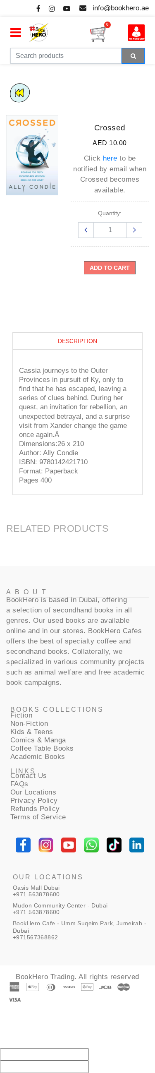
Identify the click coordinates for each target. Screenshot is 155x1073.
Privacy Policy (34, 800)
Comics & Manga (38, 740)
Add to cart (110, 267)
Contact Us (28, 776)
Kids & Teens (31, 732)
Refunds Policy (35, 809)
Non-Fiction (29, 723)
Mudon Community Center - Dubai (60, 905)
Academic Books (37, 757)
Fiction (21, 715)
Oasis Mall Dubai (36, 887)
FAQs (19, 784)
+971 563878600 (36, 894)
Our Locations (33, 792)
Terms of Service (38, 817)
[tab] (77, 341)
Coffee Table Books (42, 748)
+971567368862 (35, 937)
